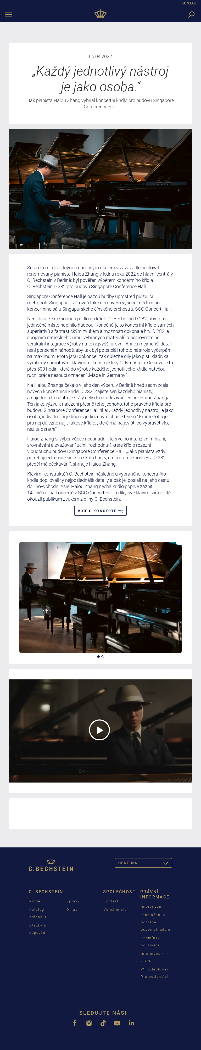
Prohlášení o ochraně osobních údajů (155, 922)
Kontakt (111, 901)
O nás (72, 910)
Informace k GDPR (152, 957)
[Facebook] (74, 1026)
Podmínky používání (150, 941)
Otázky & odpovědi (38, 929)
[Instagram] (89, 1026)
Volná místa (115, 910)
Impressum (152, 906)
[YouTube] (117, 1026)
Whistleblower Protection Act (155, 973)
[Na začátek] (100, 14)
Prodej (35, 901)
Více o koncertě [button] (98, 511)
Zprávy (73, 901)
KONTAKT (190, 3)
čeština (145, 864)
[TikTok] (103, 1026)
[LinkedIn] (131, 1026)
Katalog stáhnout (38, 913)
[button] (22, 625)
